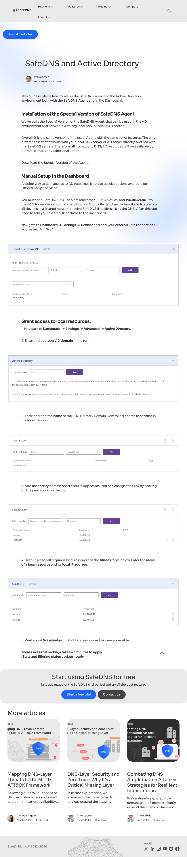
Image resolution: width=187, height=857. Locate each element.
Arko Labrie (84, 815)
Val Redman (41, 77)
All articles (24, 34)
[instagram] (159, 849)
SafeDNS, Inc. (17, 846)
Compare (132, 6)
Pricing (103, 6)
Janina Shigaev (27, 815)
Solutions (43, 6)
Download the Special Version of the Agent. (55, 163)
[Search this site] (169, 11)
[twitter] (146, 849)
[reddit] (171, 849)
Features (74, 6)
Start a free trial (79, 694)
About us (43, 17)
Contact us (111, 694)
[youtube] (165, 849)
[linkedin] (152, 849)
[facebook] (177, 849)
